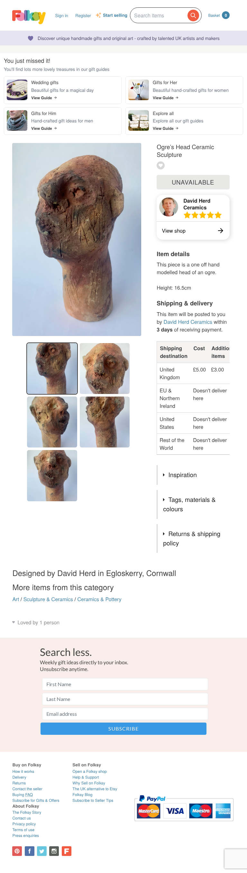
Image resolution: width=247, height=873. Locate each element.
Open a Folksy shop (90, 771)
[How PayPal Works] (184, 824)
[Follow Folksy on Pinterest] (17, 851)
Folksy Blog (83, 794)
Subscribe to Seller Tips (93, 800)
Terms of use (23, 829)
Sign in (61, 15)
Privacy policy (24, 824)
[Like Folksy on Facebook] (29, 851)
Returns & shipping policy (191, 538)
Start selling (115, 15)
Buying (22, 794)
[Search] (193, 15)
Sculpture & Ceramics (48, 599)
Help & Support (86, 777)
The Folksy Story (26, 812)
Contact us (21, 818)
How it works (23, 771)
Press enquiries (25, 835)
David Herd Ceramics (196, 204)
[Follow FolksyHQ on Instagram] (54, 851)
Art (15, 599)
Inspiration (182, 474)
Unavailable (193, 182)
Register (83, 15)
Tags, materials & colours (189, 504)
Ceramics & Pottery (99, 599)
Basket (217, 15)
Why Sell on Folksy (89, 783)
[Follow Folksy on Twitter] (42, 851)
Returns (19, 783)
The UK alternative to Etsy (95, 788)
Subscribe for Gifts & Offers (35, 800)
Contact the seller (27, 788)
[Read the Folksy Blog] (66, 851)
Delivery (19, 777)
